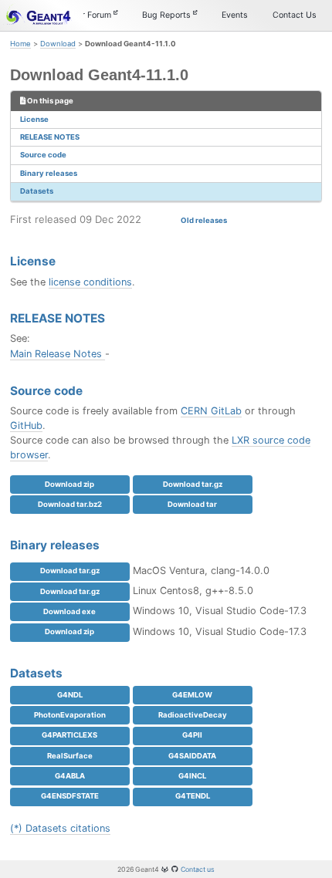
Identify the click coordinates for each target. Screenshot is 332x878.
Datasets (36, 191)
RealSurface (70, 755)
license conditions (90, 282)
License (34, 119)
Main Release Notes (57, 354)
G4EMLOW (192, 695)
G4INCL (192, 776)
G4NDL (70, 695)
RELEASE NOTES (50, 137)
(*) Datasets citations (60, 828)
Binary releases (48, 173)
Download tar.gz (192, 484)
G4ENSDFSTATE (70, 796)
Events (235, 15)
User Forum (89, 15)
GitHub (26, 425)
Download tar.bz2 (70, 504)
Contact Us (295, 15)
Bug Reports (167, 15)
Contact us (198, 869)
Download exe (69, 611)
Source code (43, 154)
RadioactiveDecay (192, 715)
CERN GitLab (211, 411)
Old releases (204, 220)
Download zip (69, 484)
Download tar (192, 504)
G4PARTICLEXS (69, 735)
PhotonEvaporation (70, 715)
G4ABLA (70, 776)
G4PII (192, 735)
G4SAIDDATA (192, 755)
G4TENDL (192, 796)
